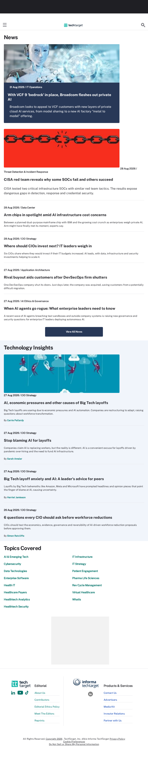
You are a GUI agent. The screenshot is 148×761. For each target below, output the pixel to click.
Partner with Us (113, 720)
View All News (74, 331)
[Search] (143, 25)
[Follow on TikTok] (27, 693)
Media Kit (109, 706)
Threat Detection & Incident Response (26, 171)
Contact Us (110, 692)
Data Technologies (15, 571)
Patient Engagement (85, 571)
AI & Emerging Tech (16, 556)
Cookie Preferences (74, 741)
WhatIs (76, 599)
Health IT (9, 585)
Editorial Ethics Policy (47, 706)
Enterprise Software (16, 578)
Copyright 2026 (54, 739)
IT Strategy (79, 563)
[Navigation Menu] (5, 25)
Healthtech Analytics (17, 599)
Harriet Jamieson (16, 497)
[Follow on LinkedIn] (13, 693)
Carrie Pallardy (15, 420)
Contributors (41, 699)
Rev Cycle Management (87, 585)
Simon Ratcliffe (15, 535)
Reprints (39, 720)
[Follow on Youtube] (21, 693)
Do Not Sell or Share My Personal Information (74, 744)
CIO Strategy (28, 238)
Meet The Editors (44, 713)
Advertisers (110, 699)
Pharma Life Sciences (85, 578)
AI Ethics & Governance (35, 301)
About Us (39, 692)
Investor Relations (114, 713)
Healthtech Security (16, 606)
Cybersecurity (12, 563)
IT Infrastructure (82, 556)
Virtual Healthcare (83, 592)
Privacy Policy (117, 739)
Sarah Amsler (14, 458)
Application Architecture (35, 270)
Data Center (28, 207)
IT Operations (34, 87)
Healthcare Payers (15, 592)
